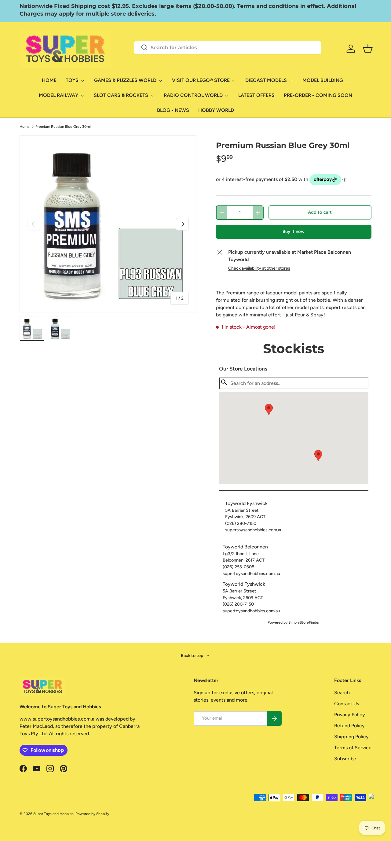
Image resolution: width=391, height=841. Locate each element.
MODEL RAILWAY (58, 95)
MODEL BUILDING (322, 80)
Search (342, 692)
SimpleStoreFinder (304, 622)
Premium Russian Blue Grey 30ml (63, 126)
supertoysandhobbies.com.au (254, 530)
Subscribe (345, 759)
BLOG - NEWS (173, 110)
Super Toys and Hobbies (53, 814)
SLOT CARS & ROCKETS (121, 95)
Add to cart (320, 212)
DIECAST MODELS (266, 80)
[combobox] (227, 47)
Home (25, 126)
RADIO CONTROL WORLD (193, 95)
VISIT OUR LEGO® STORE (201, 80)
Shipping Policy (351, 737)
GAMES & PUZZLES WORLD (125, 80)
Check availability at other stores (259, 268)
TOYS (72, 80)
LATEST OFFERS (256, 95)
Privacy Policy (349, 714)
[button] (318, 455)
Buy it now (294, 231)
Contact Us (346, 703)
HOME (49, 80)
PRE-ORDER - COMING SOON (318, 95)
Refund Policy (349, 725)
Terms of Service (352, 748)
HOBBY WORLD (216, 110)
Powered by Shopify (92, 814)
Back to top (192, 655)
